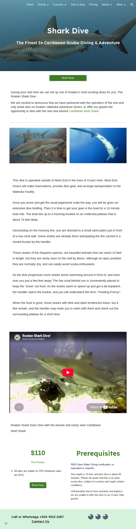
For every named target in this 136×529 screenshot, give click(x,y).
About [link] (105, 4)
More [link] (120, 4)
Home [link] (30, 4)
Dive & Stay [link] (78, 4)
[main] (68, 35)
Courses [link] (58, 4)
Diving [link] (41, 4)
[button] (132, 5)
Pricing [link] (93, 4)
